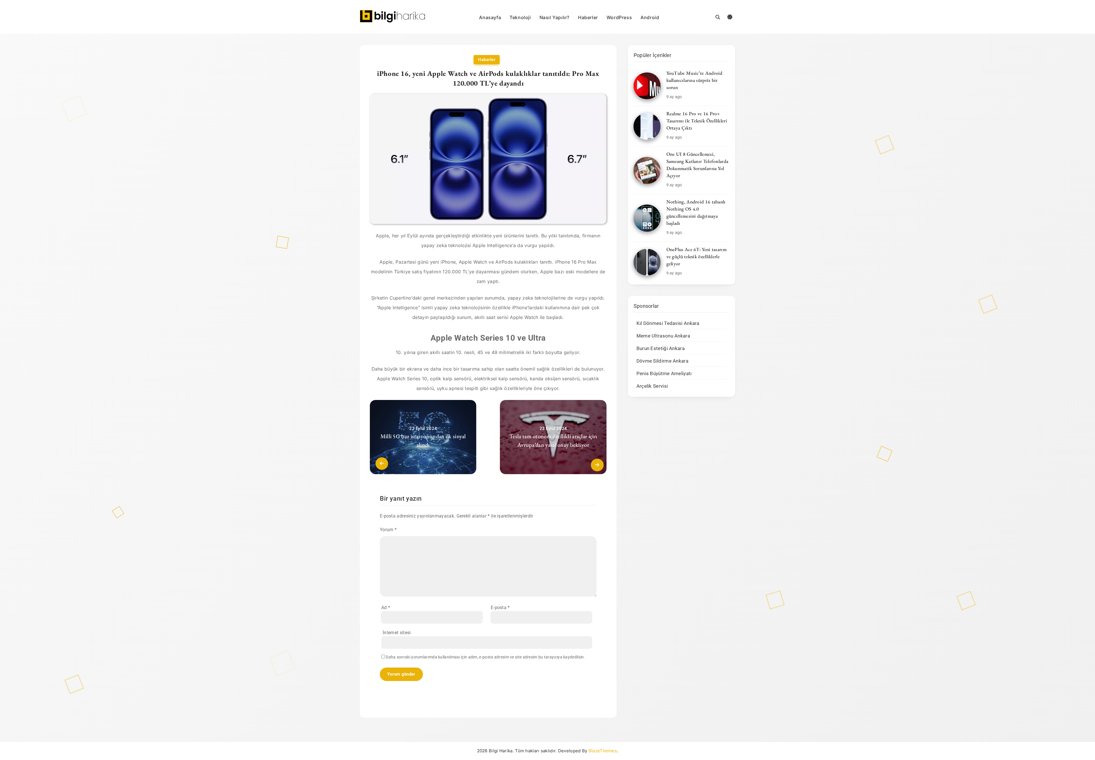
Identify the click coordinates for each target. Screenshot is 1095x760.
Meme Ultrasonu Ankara (663, 336)
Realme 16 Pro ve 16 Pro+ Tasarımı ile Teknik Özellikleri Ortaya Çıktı (696, 120)
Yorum (388, 529)
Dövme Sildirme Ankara (662, 361)
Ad (385, 607)
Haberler (588, 17)
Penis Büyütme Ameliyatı (664, 373)
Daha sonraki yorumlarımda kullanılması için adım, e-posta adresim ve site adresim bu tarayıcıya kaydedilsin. (485, 657)
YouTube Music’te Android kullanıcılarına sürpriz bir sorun (694, 80)
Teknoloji (520, 17)
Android (649, 17)
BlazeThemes (603, 750)
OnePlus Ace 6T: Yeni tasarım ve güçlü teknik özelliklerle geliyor (696, 256)
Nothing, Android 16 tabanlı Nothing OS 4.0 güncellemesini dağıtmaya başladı (696, 212)
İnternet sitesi (397, 632)
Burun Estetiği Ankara (660, 348)
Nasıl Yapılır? (554, 17)
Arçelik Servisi (652, 386)
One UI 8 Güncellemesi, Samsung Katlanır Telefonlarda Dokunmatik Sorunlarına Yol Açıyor (697, 165)
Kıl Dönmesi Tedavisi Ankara (667, 323)
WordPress (619, 17)
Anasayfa (490, 17)
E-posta (500, 607)
